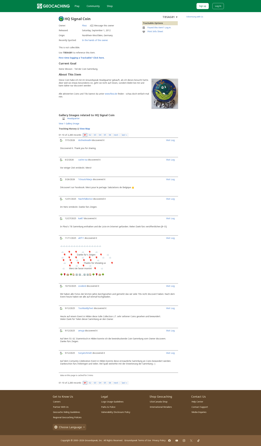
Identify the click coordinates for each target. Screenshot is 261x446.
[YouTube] (177, 440)
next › (116, 134)
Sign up (202, 6)
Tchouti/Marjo (85, 179)
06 (110, 134)
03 (95, 134)
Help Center (197, 401)
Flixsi (84, 25)
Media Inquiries (199, 412)
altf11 (81, 238)
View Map (85, 128)
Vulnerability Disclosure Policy (115, 412)
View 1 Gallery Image (69, 123)
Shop (110, 6)
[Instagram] (184, 440)
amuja (81, 330)
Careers (57, 401)
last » (124, 134)
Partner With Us (61, 406)
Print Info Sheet (155, 31)
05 (105, 134)
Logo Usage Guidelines (112, 401)
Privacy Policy (159, 440)
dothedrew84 (84, 140)
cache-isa (82, 159)
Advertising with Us (194, 16)
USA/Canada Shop (159, 401)
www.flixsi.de (111, 93)
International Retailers (161, 406)
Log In (218, 6)
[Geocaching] (53, 6)
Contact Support (200, 406)
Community (93, 6)
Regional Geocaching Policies (67, 417)
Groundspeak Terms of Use (137, 440)
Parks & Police (108, 406)
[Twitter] (191, 440)
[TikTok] (198, 440)
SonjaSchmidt (85, 352)
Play (77, 6)
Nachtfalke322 (85, 198)
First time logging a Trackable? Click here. (82, 57)
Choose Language (70, 427)
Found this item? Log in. (159, 27)
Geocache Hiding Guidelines (66, 412)
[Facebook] (169, 440)
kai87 (80, 218)
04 (100, 134)
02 (90, 134)
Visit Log (170, 140)
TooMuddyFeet (85, 308)
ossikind (82, 285)
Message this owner (104, 25)
